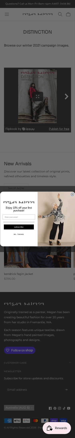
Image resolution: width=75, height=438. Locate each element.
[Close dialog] (72, 194)
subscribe (18, 227)
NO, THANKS (19, 234)
